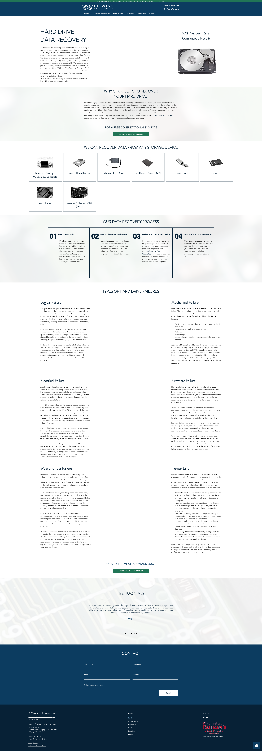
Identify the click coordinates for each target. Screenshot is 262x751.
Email (86, 674)
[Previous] (83, 616)
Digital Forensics (134, 721)
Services (131, 718)
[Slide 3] (131, 633)
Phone (135, 674)
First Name (88, 664)
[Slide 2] (128, 633)
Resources (132, 724)
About (130, 734)
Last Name (137, 664)
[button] (86, 13)
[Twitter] (207, 717)
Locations (131, 731)
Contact (131, 728)
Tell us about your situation (95, 685)
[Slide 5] (136, 633)
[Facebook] (204, 717)
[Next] (178, 616)
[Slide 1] (125, 633)
